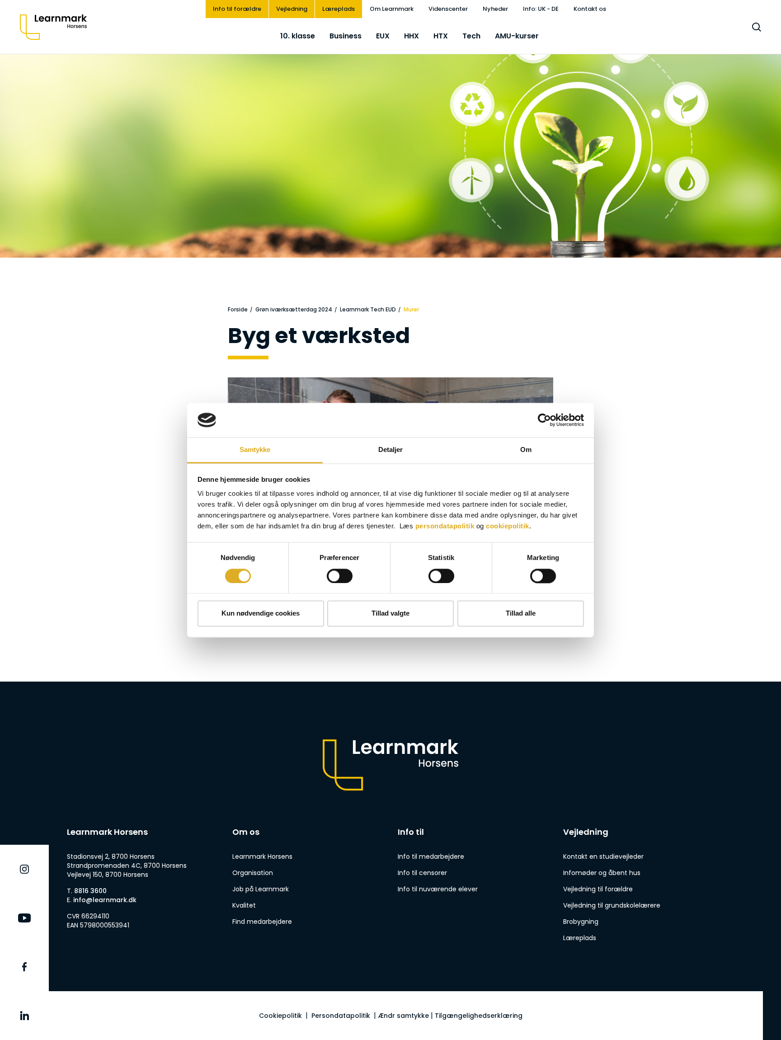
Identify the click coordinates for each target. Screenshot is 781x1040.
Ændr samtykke (403, 1015)
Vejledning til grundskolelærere (611, 905)
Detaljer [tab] (390, 450)
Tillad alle (521, 613)
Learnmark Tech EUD (368, 309)
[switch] (340, 576)
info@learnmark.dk (104, 899)
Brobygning (580, 921)
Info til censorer (422, 872)
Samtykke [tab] (255, 450)
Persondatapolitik (340, 1015)
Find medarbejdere (262, 921)
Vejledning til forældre (598, 889)
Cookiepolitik (280, 1015)
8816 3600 (90, 890)
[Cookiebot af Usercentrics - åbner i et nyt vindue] (544, 420)
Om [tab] (526, 450)
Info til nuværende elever (438, 889)
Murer (411, 309)
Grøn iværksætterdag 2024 (293, 309)
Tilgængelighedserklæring (478, 1015)
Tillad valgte (390, 613)
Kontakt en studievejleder (603, 856)
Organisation (252, 872)
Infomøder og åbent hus (601, 872)
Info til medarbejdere (431, 856)
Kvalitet (244, 905)
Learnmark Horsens (262, 856)
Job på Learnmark (260, 889)
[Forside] (53, 27)
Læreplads (579, 937)
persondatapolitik (445, 526)
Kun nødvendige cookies (260, 613)
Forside (238, 309)
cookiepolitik (507, 526)
